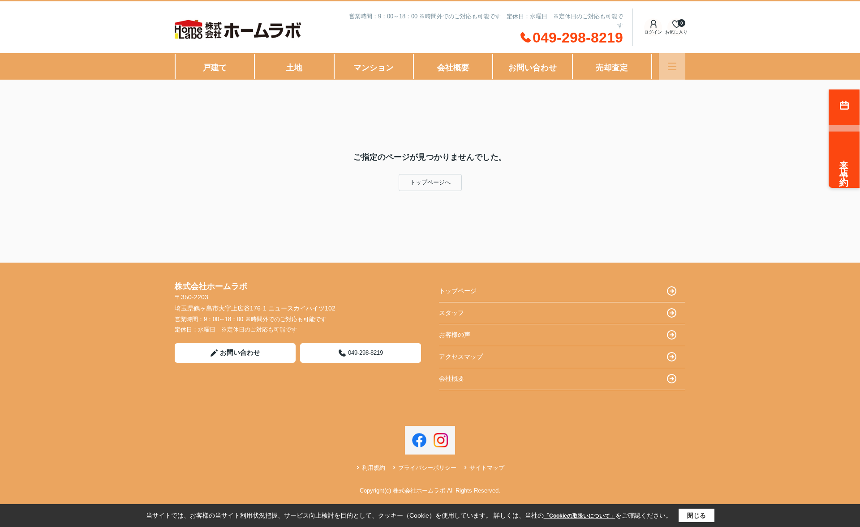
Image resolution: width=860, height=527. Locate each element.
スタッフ (451, 312)
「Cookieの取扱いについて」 (579, 516)
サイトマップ (486, 467)
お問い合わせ (532, 67)
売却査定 (612, 67)
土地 (294, 67)
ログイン (653, 32)
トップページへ (430, 182)
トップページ (458, 290)
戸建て (215, 67)
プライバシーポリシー (427, 467)
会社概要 (453, 67)
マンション (373, 67)
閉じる (696, 515)
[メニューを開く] (672, 66)
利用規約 (373, 467)
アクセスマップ (461, 356)
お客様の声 (454, 334)
